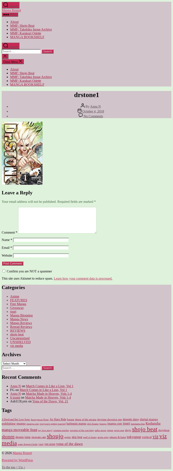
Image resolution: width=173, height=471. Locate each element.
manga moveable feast (19, 430)
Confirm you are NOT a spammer (29, 271)
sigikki (67, 437)
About (14, 22)
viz (155, 436)
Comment (9, 232)
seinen (110, 430)
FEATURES (18, 300)
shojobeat (163, 430)
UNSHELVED (20, 342)
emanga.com (32, 423)
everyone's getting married (53, 424)
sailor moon (100, 430)
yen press (49, 444)
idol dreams (93, 423)
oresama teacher (61, 430)
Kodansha (153, 423)
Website (7, 255)
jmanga (103, 424)
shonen (8, 436)
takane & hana (117, 437)
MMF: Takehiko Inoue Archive (31, 29)
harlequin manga (76, 423)
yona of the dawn (69, 444)
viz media (16, 346)
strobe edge (103, 437)
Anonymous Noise (40, 419)
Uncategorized (20, 338)
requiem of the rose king (82, 430)
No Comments (93, 116)
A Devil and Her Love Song (16, 419)
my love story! (45, 430)
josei (13, 311)
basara (70, 419)
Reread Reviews (21, 327)
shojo (128, 430)
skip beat (77, 437)
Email (7, 247)
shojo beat (17, 334)
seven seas (119, 430)
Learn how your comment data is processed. (83, 278)
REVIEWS (17, 330)
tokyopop (134, 437)
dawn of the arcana (85, 419)
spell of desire (90, 437)
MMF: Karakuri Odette (25, 33)
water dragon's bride (28, 444)
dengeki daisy (131, 419)
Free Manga (18, 304)
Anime (14, 296)
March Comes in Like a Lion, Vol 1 (49, 386)
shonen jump (23, 437)
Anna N (95, 106)
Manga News (19, 319)
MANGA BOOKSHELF (27, 37)
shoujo (55, 436)
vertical (147, 437)
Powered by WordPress (17, 460)
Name (7, 240)
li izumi (15, 397)
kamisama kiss (138, 423)
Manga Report (11, 10)
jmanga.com (114, 423)
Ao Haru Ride (58, 419)
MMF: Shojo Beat (22, 25)
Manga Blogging (21, 315)
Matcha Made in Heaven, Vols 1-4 (49, 393)
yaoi (40, 444)
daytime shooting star (109, 419)
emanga (21, 423)
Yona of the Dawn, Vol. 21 (50, 401)
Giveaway (17, 308)
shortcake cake (38, 437)
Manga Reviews (21, 323)
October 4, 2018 (93, 111)
